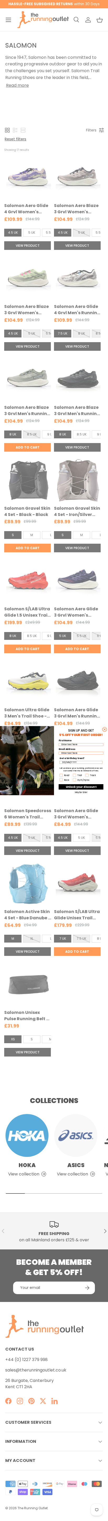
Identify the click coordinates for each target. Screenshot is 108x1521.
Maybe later (81, 792)
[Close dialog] (104, 729)
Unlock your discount (81, 787)
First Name (65, 740)
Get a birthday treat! (72, 758)
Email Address (67, 748)
